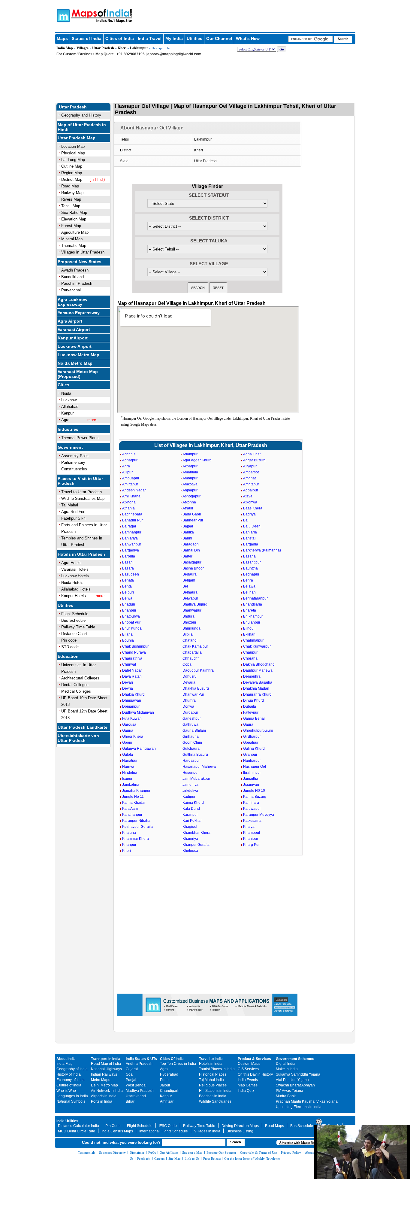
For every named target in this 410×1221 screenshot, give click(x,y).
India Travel (149, 38)
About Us (311, 1152)
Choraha (250, 658)
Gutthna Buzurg (195, 754)
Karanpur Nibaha (136, 821)
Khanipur (250, 839)
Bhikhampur (253, 616)
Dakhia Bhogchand (259, 664)
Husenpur (190, 772)
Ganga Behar (254, 718)
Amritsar (166, 1101)
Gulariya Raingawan (139, 748)
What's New (248, 38)
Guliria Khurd (254, 748)
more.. (92, 420)
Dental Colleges (75, 684)
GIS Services (248, 1069)
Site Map (174, 1158)
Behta (127, 586)
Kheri (122, 48)
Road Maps (274, 1126)
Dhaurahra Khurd (257, 694)
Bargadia (250, 544)
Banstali (249, 538)
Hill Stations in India (215, 1091)
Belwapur (190, 598)
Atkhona (129, 502)
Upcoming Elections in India (298, 1107)
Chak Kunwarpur (257, 646)
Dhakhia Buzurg (195, 688)
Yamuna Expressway (79, 312)
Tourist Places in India (217, 1069)
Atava (247, 496)
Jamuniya (190, 784)
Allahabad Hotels (76, 589)
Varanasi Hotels (75, 569)
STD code (70, 647)
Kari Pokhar (192, 821)
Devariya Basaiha (257, 682)
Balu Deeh (252, 526)
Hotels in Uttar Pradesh (81, 554)
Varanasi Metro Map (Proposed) (78, 374)
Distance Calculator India (78, 1126)
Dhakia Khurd (133, 694)
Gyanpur (250, 754)
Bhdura (188, 616)
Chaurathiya (132, 658)
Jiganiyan (251, 784)
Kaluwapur (252, 808)
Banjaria (250, 532)
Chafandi (189, 640)
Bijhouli (249, 628)
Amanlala (190, 472)
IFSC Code (168, 1126)
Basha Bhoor (193, 568)
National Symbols (70, 1101)
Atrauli (187, 508)
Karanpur (190, 814)
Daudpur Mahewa (258, 670)
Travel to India (211, 1059)
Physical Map (73, 153)
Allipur (127, 472)
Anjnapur (189, 490)
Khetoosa (190, 851)
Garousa (129, 724)
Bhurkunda (191, 628)
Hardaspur (191, 760)
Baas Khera (252, 508)
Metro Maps (100, 1080)
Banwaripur (131, 544)
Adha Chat (252, 454)
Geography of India (72, 1069)
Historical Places (212, 1074)
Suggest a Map (192, 1152)
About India (66, 1059)
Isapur (127, 778)
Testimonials (86, 1152)
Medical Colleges (76, 691)
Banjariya (130, 538)
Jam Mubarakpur (196, 778)
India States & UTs (141, 1059)
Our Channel (219, 38)
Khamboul (251, 833)
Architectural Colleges (80, 678)
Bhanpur (129, 610)
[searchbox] (310, 39)
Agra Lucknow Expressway (72, 302)
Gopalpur (250, 742)
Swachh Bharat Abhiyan (295, 1085)
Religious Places (213, 1085)
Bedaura (189, 574)
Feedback (143, 1158)
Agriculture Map (75, 232)
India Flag (64, 1064)
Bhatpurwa (131, 616)
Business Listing (240, 1131)
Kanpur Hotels (73, 596)
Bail (246, 520)
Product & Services (254, 1059)
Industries (68, 429)
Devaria (188, 682)
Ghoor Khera (132, 736)
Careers (159, 1158)
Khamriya (190, 839)
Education (68, 656)
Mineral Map (72, 239)
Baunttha (250, 568)
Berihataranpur (255, 598)
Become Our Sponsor (221, 1152)
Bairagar (129, 526)
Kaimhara (251, 802)
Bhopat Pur (131, 622)
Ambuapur (130, 478)
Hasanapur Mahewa (199, 766)
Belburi (128, 592)
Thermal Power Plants (80, 438)
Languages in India (72, 1096)
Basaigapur (191, 562)
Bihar (130, 1101)
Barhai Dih (191, 550)
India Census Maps (117, 1131)
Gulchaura (191, 748)
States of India (86, 38)
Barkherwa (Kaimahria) (262, 550)
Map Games (248, 1085)
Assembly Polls (75, 456)
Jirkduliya (190, 790)
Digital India (285, 1064)
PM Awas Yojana (289, 1091)
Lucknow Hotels (75, 576)
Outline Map (71, 166)
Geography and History (81, 115)
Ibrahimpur (252, 772)
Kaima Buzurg (254, 796)
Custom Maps (249, 1064)
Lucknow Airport (75, 346)
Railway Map (72, 192)
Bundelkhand (72, 277)
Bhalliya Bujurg (194, 604)
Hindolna (129, 772)
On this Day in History (255, 1074)
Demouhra (252, 676)
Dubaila (249, 706)
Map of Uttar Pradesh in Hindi (82, 127)
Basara (128, 568)
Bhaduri (128, 604)
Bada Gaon (191, 514)
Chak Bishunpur (135, 646)
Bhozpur (189, 622)
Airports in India (103, 1096)
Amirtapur (130, 484)
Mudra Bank (286, 1096)
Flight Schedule (74, 614)
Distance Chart (74, 633)
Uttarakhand (136, 1096)
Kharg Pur (251, 845)
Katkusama (252, 821)
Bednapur (251, 574)
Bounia (128, 640)
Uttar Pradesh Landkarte (82, 727)
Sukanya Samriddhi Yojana (298, 1074)
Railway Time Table (78, 627)
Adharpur (129, 460)
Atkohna (189, 502)
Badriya (249, 514)
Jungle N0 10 (254, 790)
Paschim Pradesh (76, 283)
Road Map (70, 186)
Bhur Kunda (132, 628)
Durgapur (190, 712)
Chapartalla (192, 652)
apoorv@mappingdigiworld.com (174, 54)
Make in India (287, 1069)
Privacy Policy (291, 1152)
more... (102, 596)
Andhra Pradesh (139, 1064)
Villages (83, 48)
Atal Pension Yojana (292, 1080)
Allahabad (69, 406)
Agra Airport (70, 321)
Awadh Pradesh (75, 270)
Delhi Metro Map (104, 1085)
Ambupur (189, 478)
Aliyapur (250, 466)
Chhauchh (191, 658)
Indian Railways (104, 1074)
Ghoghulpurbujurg (258, 730)
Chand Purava (134, 652)
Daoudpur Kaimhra (198, 670)
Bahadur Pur (132, 520)
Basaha (249, 556)
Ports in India (101, 1101)
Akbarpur (189, 466)
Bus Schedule (73, 620)
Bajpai (187, 526)
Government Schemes (295, 1059)
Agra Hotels (71, 562)
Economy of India (70, 1080)
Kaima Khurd (193, 802)
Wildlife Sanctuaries (215, 1101)
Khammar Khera (135, 839)
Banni (187, 538)
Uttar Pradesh (103, 48)
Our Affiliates (169, 1152)
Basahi (128, 562)
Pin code (69, 640)
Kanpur (67, 413)
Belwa (127, 598)
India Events (248, 1080)
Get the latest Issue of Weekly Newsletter (252, 1158)
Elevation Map (73, 219)
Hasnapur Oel (254, 766)
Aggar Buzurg (254, 460)
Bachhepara (132, 514)
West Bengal (136, 1085)
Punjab (131, 1080)
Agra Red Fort (73, 511)
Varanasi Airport (74, 329)
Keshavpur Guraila (137, 827)
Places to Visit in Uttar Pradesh (80, 481)
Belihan (249, 592)
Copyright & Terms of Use (258, 1152)
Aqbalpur (250, 490)
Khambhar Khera (196, 833)
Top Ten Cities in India (178, 1064)
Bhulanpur (251, 622)
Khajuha (129, 833)
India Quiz (246, 1091)
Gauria (127, 730)
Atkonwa (250, 502)
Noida (66, 393)
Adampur (189, 454)
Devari (127, 682)
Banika (188, 532)
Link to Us (192, 1158)
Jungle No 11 (133, 796)
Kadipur (188, 796)
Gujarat (132, 1069)
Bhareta (249, 610)
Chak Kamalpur (195, 646)
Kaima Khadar (134, 802)
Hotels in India (210, 1064)
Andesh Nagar (134, 490)
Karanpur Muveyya (258, 814)
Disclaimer (137, 1152)
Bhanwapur (191, 610)
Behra (248, 580)
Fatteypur (250, 712)
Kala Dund (191, 808)
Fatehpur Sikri (73, 518)
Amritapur (251, 484)
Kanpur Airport (73, 338)
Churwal (129, 664)
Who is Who (66, 1091)
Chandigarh (169, 1091)
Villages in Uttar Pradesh (82, 252)
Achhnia (129, 454)
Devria (127, 688)
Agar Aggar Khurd (197, 460)
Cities (63, 384)
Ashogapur (191, 496)
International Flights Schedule (163, 1131)
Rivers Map (71, 199)
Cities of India (119, 38)
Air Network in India (107, 1091)
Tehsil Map (70, 206)
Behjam (188, 580)
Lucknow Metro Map (78, 354)
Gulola (127, 754)
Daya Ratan (132, 676)
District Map (71, 179)
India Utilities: (68, 1121)
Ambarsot (251, 472)
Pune (164, 1080)
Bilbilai (188, 634)
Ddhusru (189, 676)
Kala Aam (130, 808)
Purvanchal (71, 290)
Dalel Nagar (132, 670)
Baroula (128, 556)
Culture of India (68, 1085)
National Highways (106, 1069)
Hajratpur (129, 760)
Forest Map (71, 225)
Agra (65, 420)
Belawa (249, 586)
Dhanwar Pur (193, 694)
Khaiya (249, 827)
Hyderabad (169, 1074)
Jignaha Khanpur (136, 790)
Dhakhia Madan (256, 688)
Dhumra (189, 700)
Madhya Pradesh (140, 1091)
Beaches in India (212, 1096)
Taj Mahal (69, 505)
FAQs (152, 1152)
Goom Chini (192, 742)
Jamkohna (130, 784)
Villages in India (207, 1131)
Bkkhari (249, 634)
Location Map (73, 146)
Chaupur (250, 652)
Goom (127, 742)
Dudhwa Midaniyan (138, 712)
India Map (64, 48)
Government (70, 447)
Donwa (188, 706)
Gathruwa (190, 724)
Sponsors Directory (112, 1152)
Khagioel (189, 827)
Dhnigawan (131, 700)
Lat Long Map (73, 159)
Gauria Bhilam (194, 730)
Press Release (212, 1158)
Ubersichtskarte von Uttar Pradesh (78, 738)
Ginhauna (190, 736)
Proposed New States (79, 261)
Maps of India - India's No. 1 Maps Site (62, 15)
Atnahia (128, 508)
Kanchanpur (132, 814)
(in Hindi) (97, 179)
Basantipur (252, 562)
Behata (128, 580)
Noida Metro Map (75, 363)
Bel (185, 586)
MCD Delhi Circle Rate (76, 1131)
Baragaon (190, 544)
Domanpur (131, 706)
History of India (68, 1074)
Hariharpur (252, 760)
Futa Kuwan (132, 718)
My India (174, 38)
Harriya (128, 766)
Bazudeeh (130, 574)
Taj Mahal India (211, 1080)
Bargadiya (130, 550)
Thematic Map (73, 245)
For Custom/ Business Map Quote (85, 54)
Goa (129, 1074)
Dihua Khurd (253, 700)
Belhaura (189, 592)
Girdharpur (252, 736)
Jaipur (165, 1085)
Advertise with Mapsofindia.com (302, 1142)
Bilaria (127, 634)
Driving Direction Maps (240, 1126)
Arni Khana (131, 496)
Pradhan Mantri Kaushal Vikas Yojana (307, 1101)
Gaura (248, 724)
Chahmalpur (253, 640)
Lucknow (69, 400)
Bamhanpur (131, 532)
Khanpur (129, 845)
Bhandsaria (252, 604)
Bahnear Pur (192, 520)
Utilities (194, 38)
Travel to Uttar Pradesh (81, 492)
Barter (187, 556)
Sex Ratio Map (74, 212)
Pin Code (113, 1126)
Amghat (249, 478)
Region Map (71, 173)
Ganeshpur (191, 718)
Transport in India (105, 1059)
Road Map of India (106, 1064)
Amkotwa (189, 484)
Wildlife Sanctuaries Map (82, 498)
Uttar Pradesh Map (76, 137)
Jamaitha (250, 778)
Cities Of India (172, 1059)
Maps (62, 38)
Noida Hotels (72, 582)
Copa (186, 664)
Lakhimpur (139, 48)
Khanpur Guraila (196, 845)
